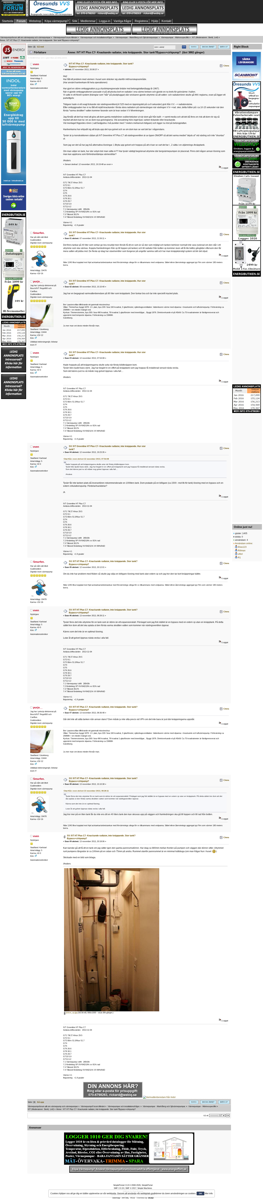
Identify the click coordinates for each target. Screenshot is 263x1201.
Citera (226, 66)
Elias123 (242, 547)
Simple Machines (144, 1188)
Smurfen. (39, 232)
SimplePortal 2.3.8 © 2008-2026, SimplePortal (132, 1185)
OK (200, 1193)
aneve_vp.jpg (71, 1013)
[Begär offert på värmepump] (129, 1169)
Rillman (241, 550)
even (36, 64)
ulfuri (240, 554)
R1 (239, 557)
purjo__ (38, 281)
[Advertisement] (188, 8)
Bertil (210, 37)
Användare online (243, 543)
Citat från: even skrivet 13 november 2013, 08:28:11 (86, 791)
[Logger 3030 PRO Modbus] (129, 1148)
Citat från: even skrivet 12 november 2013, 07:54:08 (86, 459)
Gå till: (206, 1116)
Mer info (209, 1193)
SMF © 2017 (130, 1188)
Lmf (215, 37)
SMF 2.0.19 (119, 1188)
